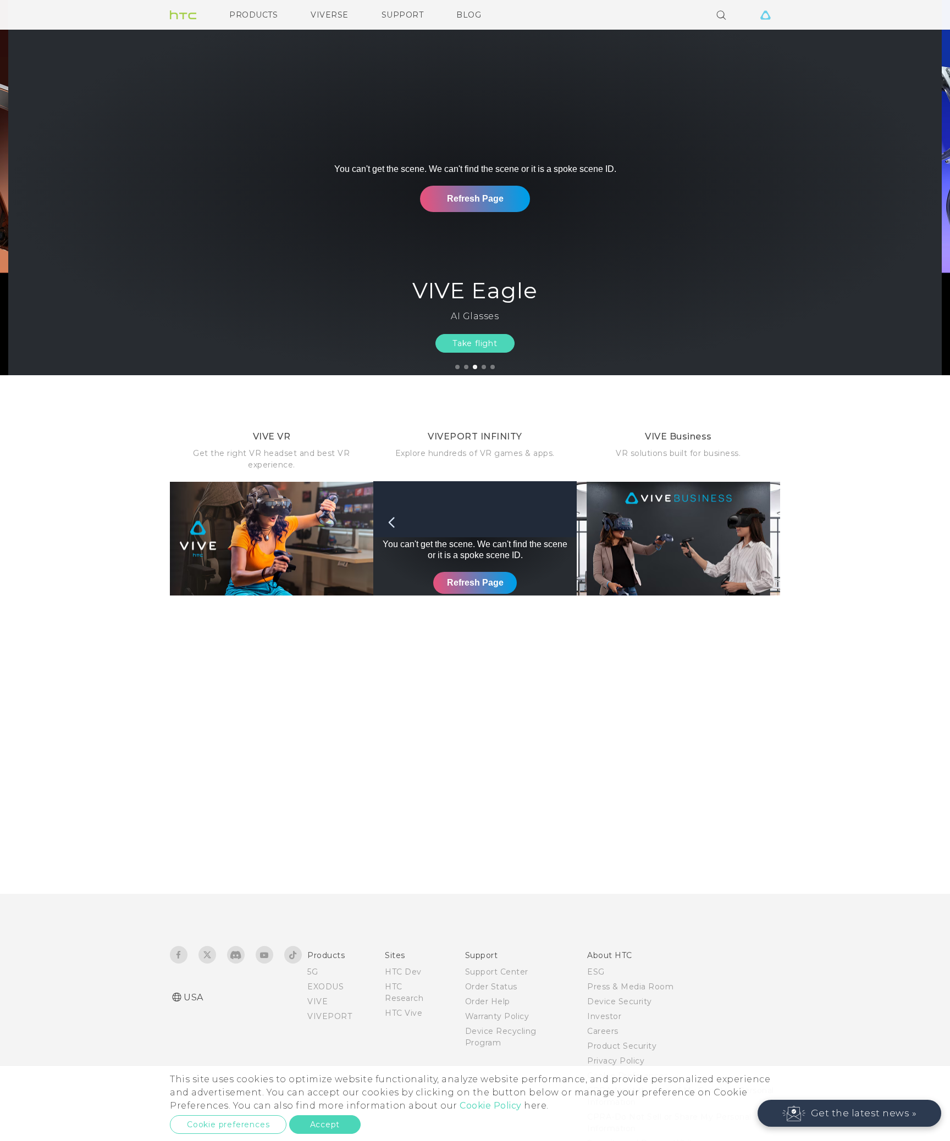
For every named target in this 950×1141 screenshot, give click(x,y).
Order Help (487, 1001)
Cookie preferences (228, 1124)
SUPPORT (403, 15)
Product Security (621, 1046)
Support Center (496, 972)
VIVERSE (330, 15)
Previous (30, 187)
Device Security (619, 1001)
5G (312, 972)
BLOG (468, 15)
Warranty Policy (497, 1016)
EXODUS (325, 987)
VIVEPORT (329, 1016)
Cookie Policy (491, 1105)
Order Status (491, 987)
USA (193, 997)
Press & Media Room (630, 987)
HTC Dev (403, 972)
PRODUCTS (253, 15)
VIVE (317, 1001)
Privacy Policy (615, 1061)
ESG (596, 972)
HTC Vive (403, 1013)
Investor (604, 1016)
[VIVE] (765, 14)
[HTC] (183, 14)
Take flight (475, 343)
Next (918, 187)
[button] (850, 1113)
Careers (602, 1031)
